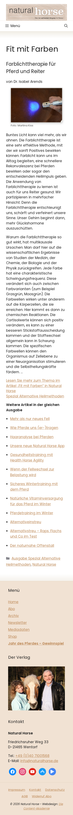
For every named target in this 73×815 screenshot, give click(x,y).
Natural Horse (44, 564)
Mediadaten (19, 629)
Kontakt (35, 790)
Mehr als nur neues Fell (30, 418)
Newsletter (17, 622)
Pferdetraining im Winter (31, 513)
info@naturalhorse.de (39, 760)
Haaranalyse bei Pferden (32, 436)
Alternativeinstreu (25, 522)
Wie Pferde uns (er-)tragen (34, 427)
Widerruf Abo (42, 796)
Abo (11, 608)
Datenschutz (55, 790)
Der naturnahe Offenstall (32, 545)
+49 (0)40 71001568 (32, 755)
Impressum (16, 790)
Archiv (13, 615)
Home (13, 601)
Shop (12, 636)
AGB (24, 796)
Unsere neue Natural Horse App (37, 445)
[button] (66, 26)
